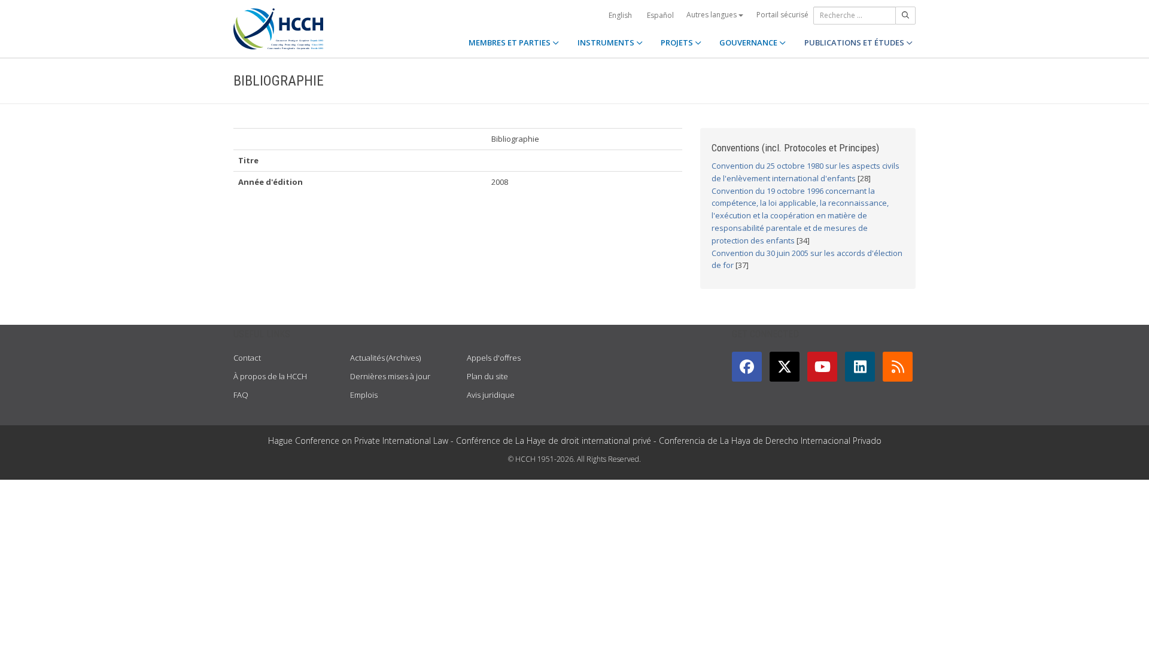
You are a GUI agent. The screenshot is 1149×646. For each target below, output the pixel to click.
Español (660, 15)
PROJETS (678, 42)
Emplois (364, 394)
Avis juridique (491, 394)
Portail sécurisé (782, 15)
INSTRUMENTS (606, 42)
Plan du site (487, 376)
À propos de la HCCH (270, 376)
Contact (247, 357)
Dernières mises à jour (390, 376)
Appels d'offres (494, 357)
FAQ (240, 394)
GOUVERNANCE (749, 42)
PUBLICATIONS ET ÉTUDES (855, 42)
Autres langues (712, 15)
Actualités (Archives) (385, 357)
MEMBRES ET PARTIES (510, 42)
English (620, 15)
